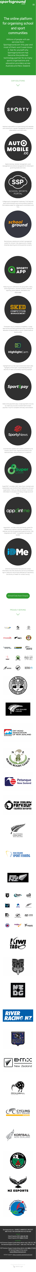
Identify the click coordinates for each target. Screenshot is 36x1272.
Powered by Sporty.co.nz (18, 1264)
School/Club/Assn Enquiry (18, 595)
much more (18, 292)
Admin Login (19, 1266)
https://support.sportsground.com (22, 1254)
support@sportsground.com (18, 1252)
